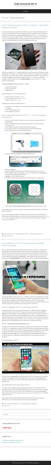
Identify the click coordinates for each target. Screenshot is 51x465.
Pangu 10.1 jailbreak (31, 403)
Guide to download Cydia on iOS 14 (12, 442)
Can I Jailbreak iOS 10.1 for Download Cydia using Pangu (23, 243)
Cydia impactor (7, 233)
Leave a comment (8, 236)
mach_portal (39, 233)
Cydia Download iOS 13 (25, 3)
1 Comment (7, 405)
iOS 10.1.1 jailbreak (33, 77)
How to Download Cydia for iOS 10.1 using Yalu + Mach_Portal (25, 25)
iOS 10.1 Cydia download (18, 233)
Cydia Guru (7, 428)
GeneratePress (35, 463)
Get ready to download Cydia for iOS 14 (13, 440)
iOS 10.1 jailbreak (21, 403)
